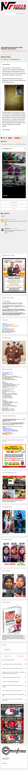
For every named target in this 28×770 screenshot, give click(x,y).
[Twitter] (18, 14)
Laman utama (4, 763)
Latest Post (6, 54)
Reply (6, 233)
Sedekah (5, 195)
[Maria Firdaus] (14, 11)
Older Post (14, 205)
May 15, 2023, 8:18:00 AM (14, 228)
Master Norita (7, 649)
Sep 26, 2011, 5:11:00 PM (12, 219)
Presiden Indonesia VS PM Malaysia (12, 160)
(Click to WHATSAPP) (11, 328)
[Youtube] (16, 14)
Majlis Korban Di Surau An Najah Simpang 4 (13, 172)
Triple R (6, 219)
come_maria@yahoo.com (7, 434)
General (10, 54)
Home (2, 54)
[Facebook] (23, 14)
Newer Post (14, 202)
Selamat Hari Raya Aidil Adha (10, 183)
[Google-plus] (20, 14)
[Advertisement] (14, 31)
